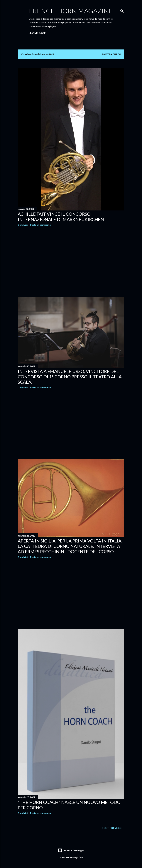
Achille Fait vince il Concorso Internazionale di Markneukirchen (61, 216)
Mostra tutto (111, 54)
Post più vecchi (113, 827)
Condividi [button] (23, 224)
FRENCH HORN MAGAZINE (71, 11)
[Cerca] (122, 10)
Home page (38, 33)
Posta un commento (40, 224)
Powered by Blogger (74, 850)
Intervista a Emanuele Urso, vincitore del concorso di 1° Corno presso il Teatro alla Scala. (70, 377)
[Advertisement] (71, 261)
